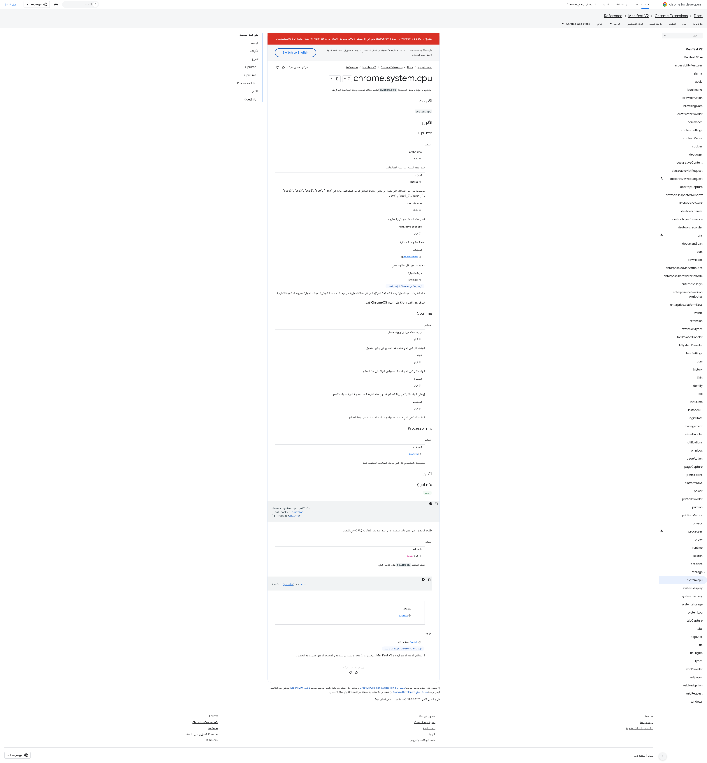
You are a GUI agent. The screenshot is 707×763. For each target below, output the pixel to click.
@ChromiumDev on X (205, 722)
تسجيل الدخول (11, 4)
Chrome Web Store (578, 23)
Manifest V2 (638, 16)
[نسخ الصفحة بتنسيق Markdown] (337, 79)
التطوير (672, 23)
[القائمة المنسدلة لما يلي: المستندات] (636, 4)
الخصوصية (639, 755)
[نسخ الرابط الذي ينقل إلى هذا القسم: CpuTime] (413, 314)
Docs (698, 16)
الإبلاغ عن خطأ (646, 722)
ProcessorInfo (410, 256)
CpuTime (413, 453)
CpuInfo (294, 515)
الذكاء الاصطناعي (635, 23)
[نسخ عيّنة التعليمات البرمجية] (436, 504)
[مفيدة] (283, 67)
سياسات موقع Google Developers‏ (410, 692)
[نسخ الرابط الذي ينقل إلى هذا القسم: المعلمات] (421, 541)
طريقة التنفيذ (655, 23)
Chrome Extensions (671, 16)
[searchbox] (682, 35)
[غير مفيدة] (277, 67)
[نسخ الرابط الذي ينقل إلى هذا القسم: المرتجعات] (420, 632)
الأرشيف (431, 734)
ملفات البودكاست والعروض (422, 740)
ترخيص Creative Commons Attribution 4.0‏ (382, 687)
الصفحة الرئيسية (425, 67)
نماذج (599, 23)
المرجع (617, 23)
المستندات (645, 4)
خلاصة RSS (212, 740)
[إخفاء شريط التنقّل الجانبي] (662, 756)
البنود (650, 755)
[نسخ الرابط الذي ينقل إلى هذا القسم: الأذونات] (415, 101)
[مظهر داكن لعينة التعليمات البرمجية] (431, 504)
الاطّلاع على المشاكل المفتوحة (639, 728)
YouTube (213, 728)
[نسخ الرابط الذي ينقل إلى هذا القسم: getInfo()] (413, 485)
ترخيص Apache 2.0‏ (300, 687)
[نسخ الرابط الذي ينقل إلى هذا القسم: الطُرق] (419, 474)
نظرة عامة (698, 23)
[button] (683, 572)
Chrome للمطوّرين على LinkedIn (201, 734)
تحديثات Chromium (424, 722)
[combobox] (80, 4)
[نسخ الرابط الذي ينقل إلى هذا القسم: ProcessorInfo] (404, 429)
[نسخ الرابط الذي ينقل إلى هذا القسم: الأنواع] (418, 122)
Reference (613, 16)
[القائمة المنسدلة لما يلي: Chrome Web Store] (561, 24)
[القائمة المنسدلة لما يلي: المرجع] (609, 24)
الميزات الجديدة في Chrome (581, 4)
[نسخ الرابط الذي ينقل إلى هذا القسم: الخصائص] (420, 144)
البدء (684, 23)
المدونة (605, 4)
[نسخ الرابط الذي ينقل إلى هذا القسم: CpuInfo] (414, 133)
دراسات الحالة (621, 4)
